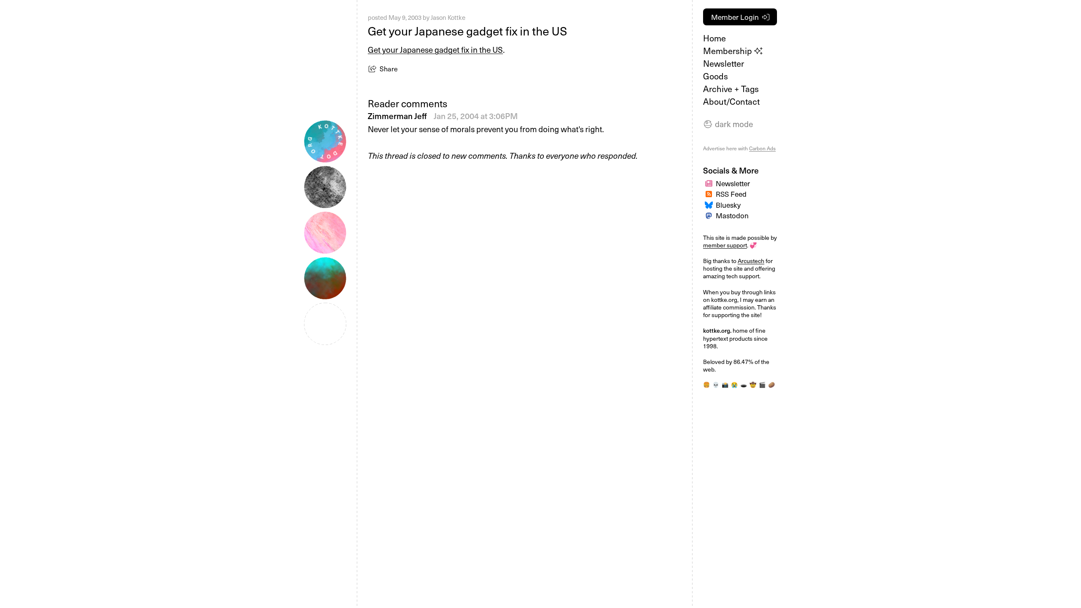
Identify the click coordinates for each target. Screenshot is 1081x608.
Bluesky (728, 205)
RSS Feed (731, 194)
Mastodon (732, 215)
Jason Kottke (448, 17)
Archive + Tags (731, 89)
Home (714, 38)
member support (725, 245)
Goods (715, 76)
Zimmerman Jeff (398, 115)
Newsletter (723, 63)
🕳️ (743, 384)
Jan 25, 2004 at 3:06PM (476, 115)
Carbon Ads (762, 148)
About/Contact (731, 101)
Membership (728, 51)
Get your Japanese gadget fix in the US (435, 49)
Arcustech (751, 261)
